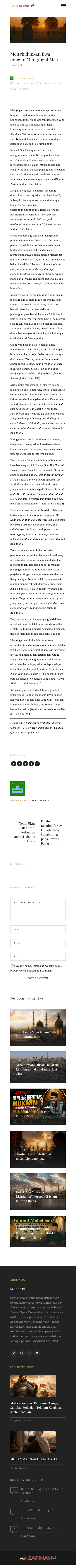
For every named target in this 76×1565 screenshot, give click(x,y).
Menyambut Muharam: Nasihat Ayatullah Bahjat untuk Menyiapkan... (33, 1154)
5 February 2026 (22, 1421)
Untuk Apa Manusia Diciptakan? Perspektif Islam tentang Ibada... (36, 1196)
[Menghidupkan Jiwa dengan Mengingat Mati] (20, 788)
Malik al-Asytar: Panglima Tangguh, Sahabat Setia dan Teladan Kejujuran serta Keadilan (36, 1407)
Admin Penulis (29, 78)
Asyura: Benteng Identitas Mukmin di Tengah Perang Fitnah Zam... (35, 1111)
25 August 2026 (21, 1468)
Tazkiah (16, 64)
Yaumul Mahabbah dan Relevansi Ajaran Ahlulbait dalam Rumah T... (34, 1233)
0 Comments (48, 83)
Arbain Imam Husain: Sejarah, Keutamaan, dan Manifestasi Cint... (37, 1069)
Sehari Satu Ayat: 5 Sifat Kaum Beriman (42, 1491)
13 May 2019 (29, 1501)
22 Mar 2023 (29, 1519)
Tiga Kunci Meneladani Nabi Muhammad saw (36, 1034)
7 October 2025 (24, 83)
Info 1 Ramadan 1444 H (37, 1510)
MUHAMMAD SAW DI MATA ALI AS (34, 1459)
